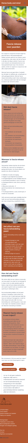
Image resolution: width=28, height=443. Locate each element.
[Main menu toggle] (24, 3)
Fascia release (3, 411)
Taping (22, 369)
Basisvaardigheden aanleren (7, 423)
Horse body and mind (11, 3)
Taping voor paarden (5, 415)
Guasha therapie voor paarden (8, 413)
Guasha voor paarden (9, 369)
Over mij (2, 430)
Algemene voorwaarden (6, 434)
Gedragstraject (4, 420)
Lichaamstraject (7, 364)
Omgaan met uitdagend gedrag (8, 425)
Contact (2, 432)
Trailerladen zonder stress (7, 422)
